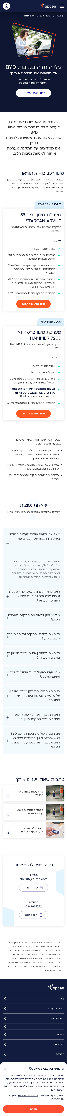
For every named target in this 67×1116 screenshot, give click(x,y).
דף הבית (60, 15)
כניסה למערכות (55, 1008)
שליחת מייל (31, 887)
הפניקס (60, 1054)
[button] (33, 93)
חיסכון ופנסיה (57, 1018)
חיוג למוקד (30, 915)
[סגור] (33, 1026)
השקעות (59, 1044)
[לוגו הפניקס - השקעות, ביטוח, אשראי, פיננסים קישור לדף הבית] (48, 5)
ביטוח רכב (45, 15)
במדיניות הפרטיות (28, 1095)
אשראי (60, 1034)
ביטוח (61, 998)
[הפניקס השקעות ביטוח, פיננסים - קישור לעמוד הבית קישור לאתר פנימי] (56, 987)
